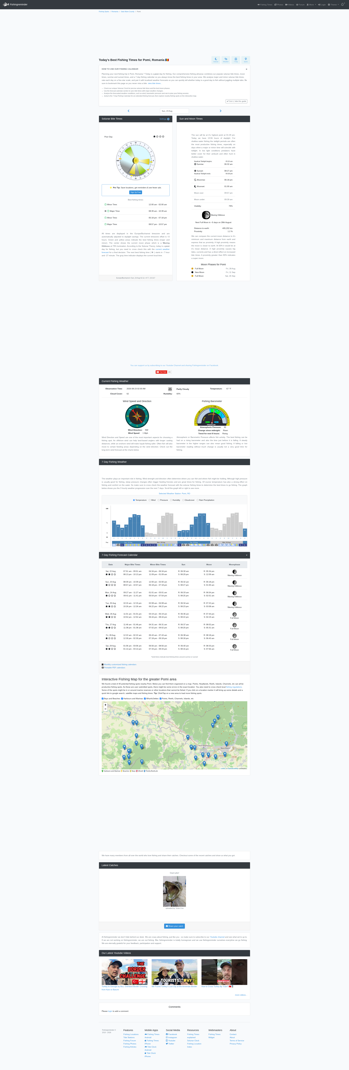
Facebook (172, 1034)
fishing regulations (234, 687)
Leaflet (223, 768)
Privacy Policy (236, 1044)
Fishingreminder (18, 4)
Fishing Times (266, 5)
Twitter (171, 1044)
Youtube (171, 1040)
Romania (115, 11)
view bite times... (155, 83)
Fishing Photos (129, 1044)
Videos (291, 5)
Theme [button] (333, 5)
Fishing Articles (129, 1047)
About (232, 1037)
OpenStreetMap (233, 768)
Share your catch (175, 926)
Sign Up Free (135, 192)
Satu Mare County (127, 11)
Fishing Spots (104, 11)
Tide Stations (129, 1037)
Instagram (172, 1037)
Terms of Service (237, 1040)
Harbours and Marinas (133, 698)
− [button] (105, 709)
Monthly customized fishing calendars (120, 664)
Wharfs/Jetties (152, 698)
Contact (233, 1034)
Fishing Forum (129, 1040)
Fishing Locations (131, 1034)
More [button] (311, 5)
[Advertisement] (174, 34)
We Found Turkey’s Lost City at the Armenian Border (174, 986)
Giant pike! (174, 873)
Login (323, 5)
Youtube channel (217, 937)
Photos (280, 5)
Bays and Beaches (112, 698)
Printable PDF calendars (114, 667)
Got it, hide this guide (237, 101)
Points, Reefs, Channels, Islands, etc (178, 698)
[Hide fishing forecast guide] (246, 69)
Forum (301, 5)
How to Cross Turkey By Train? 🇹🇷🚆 (217, 986)
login (110, 1011)
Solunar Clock (193, 1040)
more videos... (241, 995)
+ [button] (105, 705)
